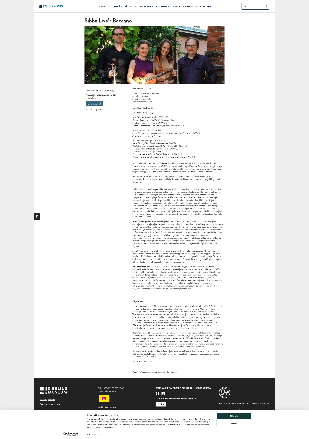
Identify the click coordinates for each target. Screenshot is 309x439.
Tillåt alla (234, 416)
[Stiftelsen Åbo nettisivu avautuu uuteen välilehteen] (224, 397)
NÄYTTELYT (129, 6)
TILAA (161, 404)
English (208, 6)
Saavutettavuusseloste (50, 404)
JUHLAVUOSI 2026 (190, 6)
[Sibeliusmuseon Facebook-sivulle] (157, 394)
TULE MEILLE (103, 6)
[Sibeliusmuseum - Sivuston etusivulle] (51, 7)
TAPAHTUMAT (145, 6)
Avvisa (234, 423)
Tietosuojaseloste (47, 399)
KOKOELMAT (161, 6)
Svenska (202, 6)
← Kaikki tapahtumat (95, 109)
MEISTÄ (117, 6)
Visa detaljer (92, 434)
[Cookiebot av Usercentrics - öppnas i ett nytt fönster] (70, 434)
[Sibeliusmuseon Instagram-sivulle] (163, 394)
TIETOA (175, 6)
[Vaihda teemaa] (37, 216)
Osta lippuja (93, 103)
